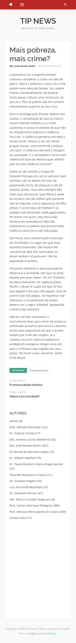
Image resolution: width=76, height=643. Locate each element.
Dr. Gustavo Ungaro (23, 481)
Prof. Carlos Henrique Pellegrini (31, 505)
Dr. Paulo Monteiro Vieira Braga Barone (36, 464)
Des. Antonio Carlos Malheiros (30, 439)
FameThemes (49, 633)
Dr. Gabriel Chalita (22, 433)
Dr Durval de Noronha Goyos (29, 452)
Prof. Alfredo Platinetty (25, 427)
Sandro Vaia (18, 518)
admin (14, 421)
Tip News (38, 21)
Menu (20, 4)
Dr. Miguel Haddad (22, 458)
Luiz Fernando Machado (26, 487)
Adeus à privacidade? (25, 396)
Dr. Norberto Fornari (23, 493)
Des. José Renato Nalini (22, 65)
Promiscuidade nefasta (26, 384)
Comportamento (39, 370)
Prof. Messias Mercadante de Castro (34, 512)
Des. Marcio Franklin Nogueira (30, 499)
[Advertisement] (38, 564)
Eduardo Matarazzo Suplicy (28, 475)
